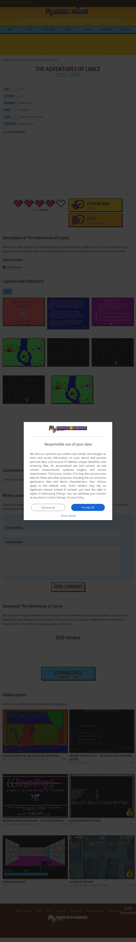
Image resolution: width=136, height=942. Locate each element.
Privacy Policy (75, 497)
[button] (68, 516)
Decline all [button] (48, 507)
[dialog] (68, 471)
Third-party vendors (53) (63, 473)
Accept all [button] (88, 507)
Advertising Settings (53, 493)
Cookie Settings (56, 497)
